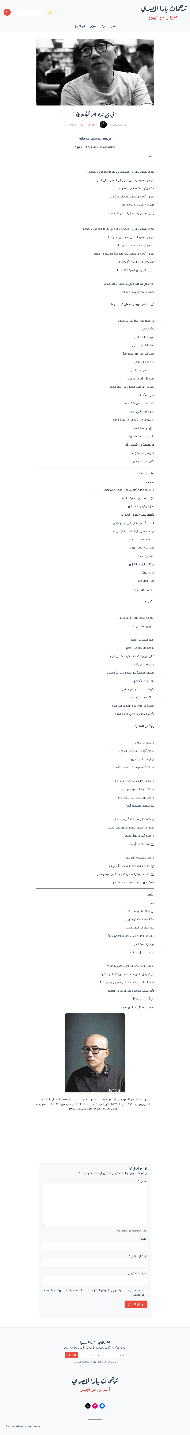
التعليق (142, 1181)
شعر (81, 125)
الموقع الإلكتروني (137, 1273)
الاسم (143, 1239)
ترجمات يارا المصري (163, 7)
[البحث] (7, 12)
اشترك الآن (71, 1355)
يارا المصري (92, 125)
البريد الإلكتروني (138, 1256)
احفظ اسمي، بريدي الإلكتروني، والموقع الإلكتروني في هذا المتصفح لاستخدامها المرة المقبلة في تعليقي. (94, 1292)
